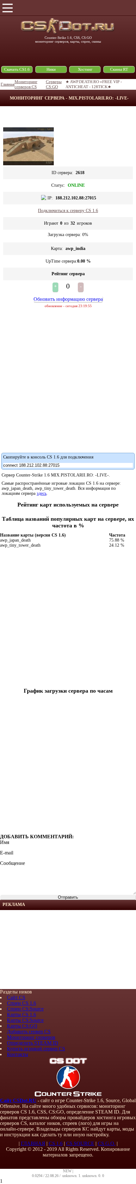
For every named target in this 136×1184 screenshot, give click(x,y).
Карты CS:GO (22, 1026)
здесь (41, 493)
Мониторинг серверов (31, 1037)
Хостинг (85, 69)
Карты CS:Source (25, 1020)
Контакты (17, 1054)
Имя (4, 842)
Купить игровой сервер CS (36, 1048)
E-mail (6, 852)
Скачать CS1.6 (17, 69)
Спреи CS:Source (25, 1008)
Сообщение (12, 863)
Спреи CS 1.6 (21, 1003)
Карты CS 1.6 (21, 1014)
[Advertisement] (47, 949)
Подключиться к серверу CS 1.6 (68, 210)
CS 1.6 (56, 1143)
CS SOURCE (80, 1143)
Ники (51, 69)
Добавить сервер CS (29, 1031)
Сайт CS (16, 997)
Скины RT (119, 69)
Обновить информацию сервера (68, 299)
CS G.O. (106, 1143)
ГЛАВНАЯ (33, 1143)
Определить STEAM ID (32, 1043)
